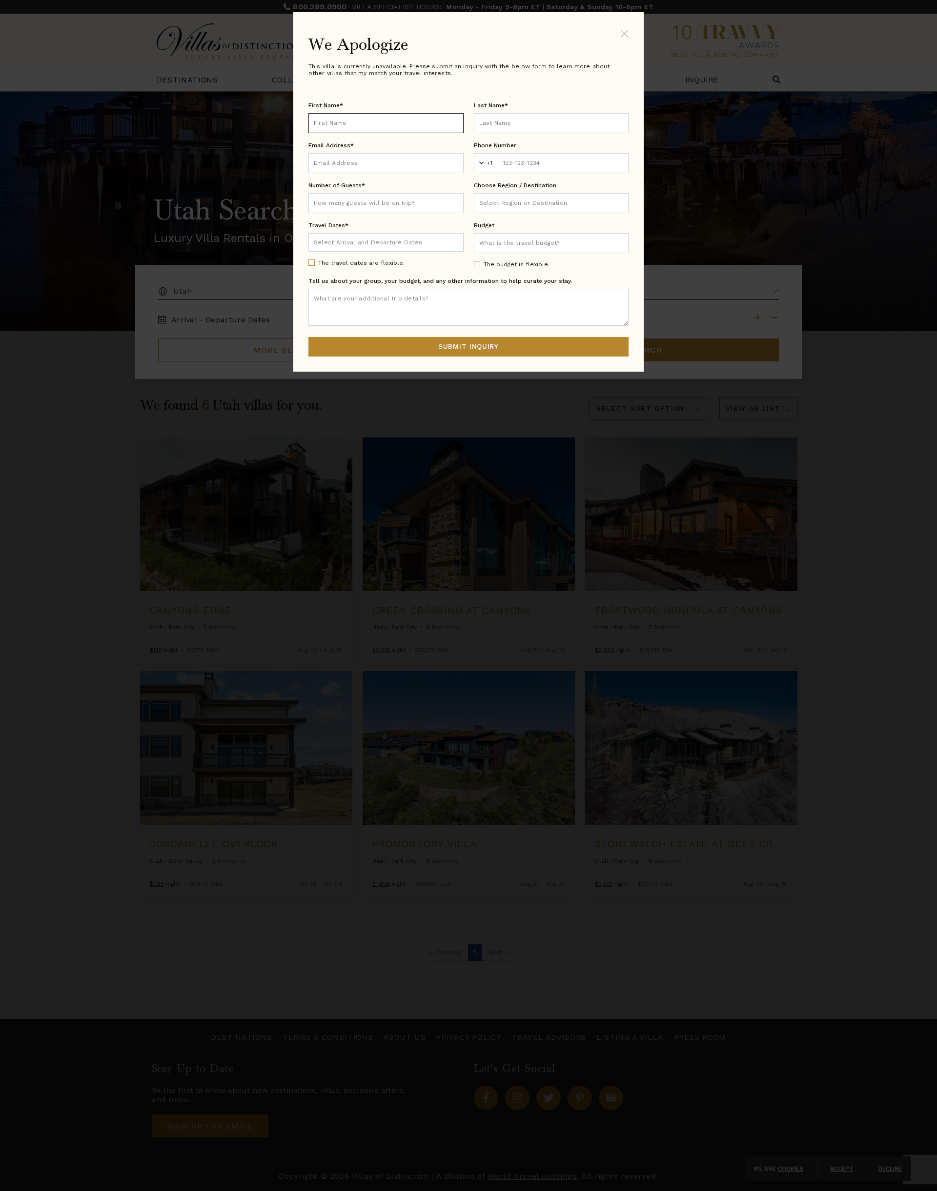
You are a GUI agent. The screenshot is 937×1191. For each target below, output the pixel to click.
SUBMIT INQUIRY (468, 346)
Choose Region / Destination (515, 185)
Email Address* (331, 145)
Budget (484, 225)
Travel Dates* (328, 225)
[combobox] (551, 203)
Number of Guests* (336, 185)
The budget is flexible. (517, 264)
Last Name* (491, 105)
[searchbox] (551, 203)
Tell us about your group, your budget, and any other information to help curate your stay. (440, 281)
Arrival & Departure (355, 242)
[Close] (624, 33)
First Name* (325, 105)
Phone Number (495, 145)
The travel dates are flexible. (361, 262)
